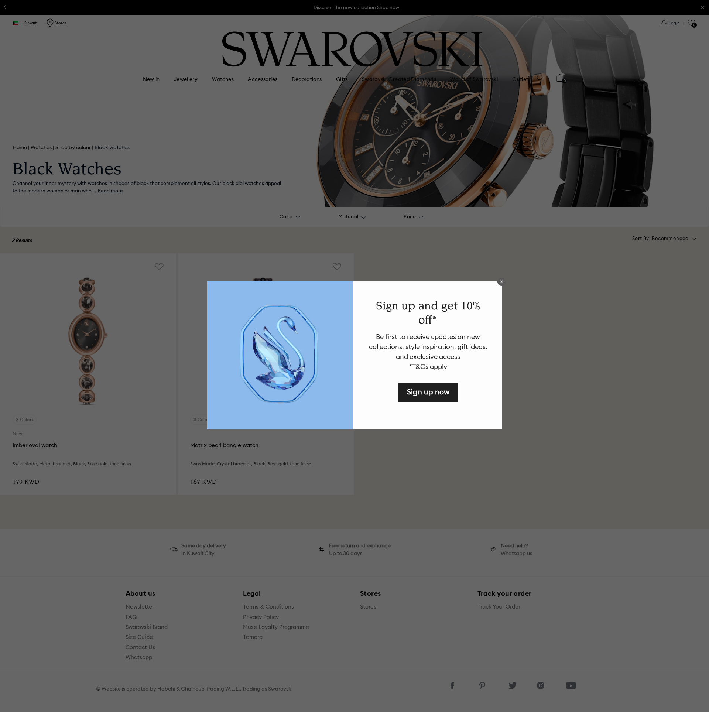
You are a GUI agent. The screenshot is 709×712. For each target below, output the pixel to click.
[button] (501, 282)
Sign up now (428, 391)
